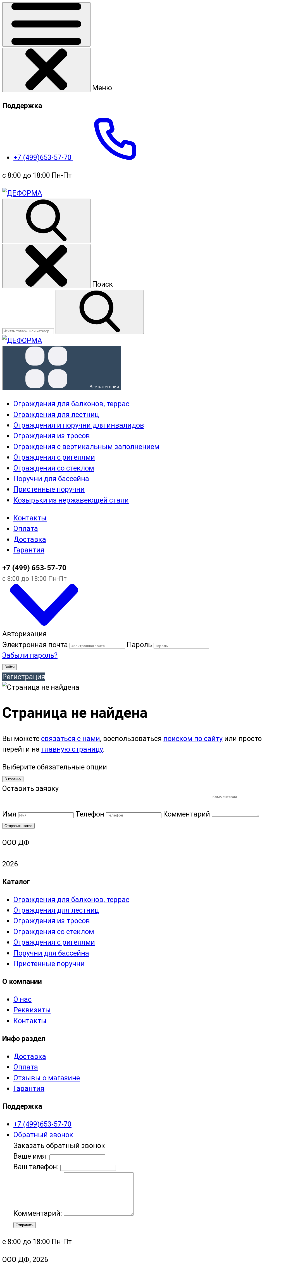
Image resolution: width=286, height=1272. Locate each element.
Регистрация (23, 676)
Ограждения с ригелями (54, 942)
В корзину (12, 779)
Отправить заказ (18, 826)
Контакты (30, 518)
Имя (9, 814)
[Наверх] (44, 623)
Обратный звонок (43, 1134)
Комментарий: (38, 1213)
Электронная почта (35, 644)
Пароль (139, 644)
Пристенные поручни (49, 963)
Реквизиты (32, 1010)
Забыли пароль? (30, 655)
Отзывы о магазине (46, 1078)
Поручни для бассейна (51, 953)
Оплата (25, 528)
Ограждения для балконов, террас (71, 899)
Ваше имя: (30, 1156)
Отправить (25, 1225)
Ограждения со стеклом (53, 931)
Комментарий (186, 814)
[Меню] (46, 24)
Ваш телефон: (36, 1167)
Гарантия (28, 550)
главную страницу (72, 749)
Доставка (29, 539)
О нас (22, 999)
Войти (9, 667)
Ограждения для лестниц (56, 910)
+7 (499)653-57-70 (43, 157)
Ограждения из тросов (51, 921)
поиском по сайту (193, 738)
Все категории (103, 386)
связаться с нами (70, 738)
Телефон (89, 814)
